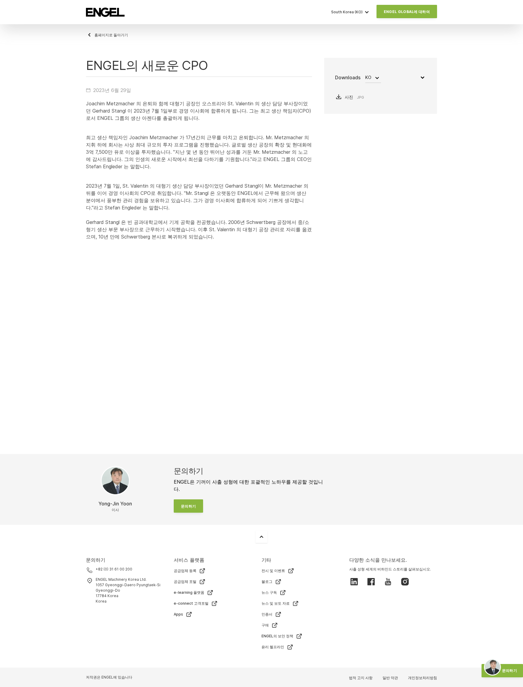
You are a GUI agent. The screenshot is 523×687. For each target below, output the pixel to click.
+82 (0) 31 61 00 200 (114, 569)
